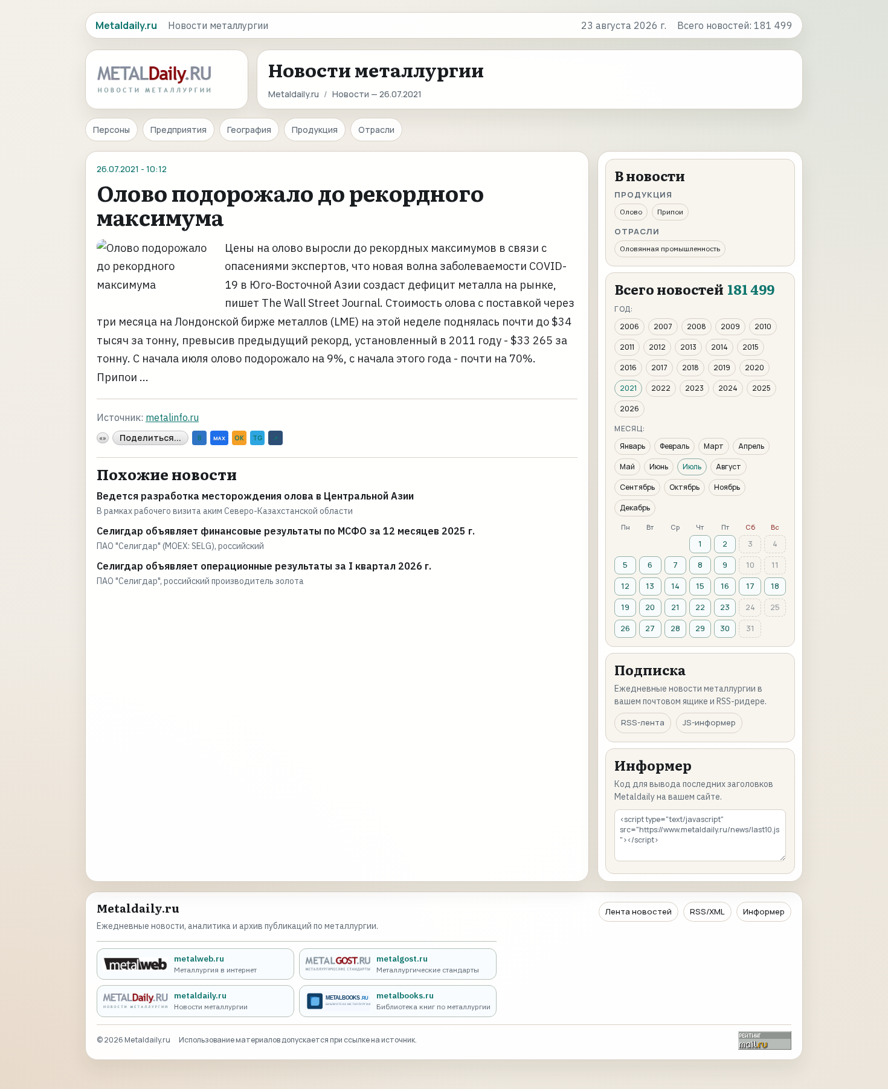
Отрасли (376, 129)
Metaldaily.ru (293, 94)
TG (257, 438)
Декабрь (635, 508)
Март (714, 446)
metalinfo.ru (172, 417)
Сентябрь (637, 487)
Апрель (751, 446)
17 (750, 585)
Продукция (315, 129)
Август (728, 466)
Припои (670, 211)
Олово (631, 211)
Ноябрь (727, 487)
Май (627, 466)
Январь (632, 446)
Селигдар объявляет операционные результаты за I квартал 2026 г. (264, 566)
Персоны (111, 129)
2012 (657, 347)
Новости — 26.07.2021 (377, 94)
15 (700, 585)
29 (700, 628)
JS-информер (709, 722)
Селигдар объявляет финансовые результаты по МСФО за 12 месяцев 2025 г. (286, 531)
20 (650, 607)
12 (625, 585)
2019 (721, 367)
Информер (764, 911)
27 (650, 628)
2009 (730, 326)
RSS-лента (642, 722)
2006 (629, 326)
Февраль (674, 446)
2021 (628, 388)
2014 (719, 347)
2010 (762, 326)
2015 (750, 347)
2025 (761, 388)
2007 (663, 326)
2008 (696, 326)
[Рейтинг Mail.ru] (764, 1040)
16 (725, 585)
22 (700, 607)
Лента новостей (638, 911)
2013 (688, 347)
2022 (661, 388)
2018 (690, 367)
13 (650, 585)
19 (625, 607)
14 (675, 585)
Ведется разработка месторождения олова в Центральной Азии (255, 496)
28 (675, 628)
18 (775, 585)
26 (625, 628)
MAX (219, 438)
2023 (694, 388)
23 (725, 607)
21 (675, 607)
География (249, 129)
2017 (659, 367)
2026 (629, 408)
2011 (627, 347)
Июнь (658, 466)
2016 (628, 367)
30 (725, 628)
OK (239, 438)
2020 (754, 367)
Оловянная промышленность (670, 248)
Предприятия (178, 129)
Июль (692, 466)
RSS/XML (707, 911)
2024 (728, 388)
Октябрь (684, 487)
